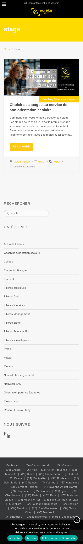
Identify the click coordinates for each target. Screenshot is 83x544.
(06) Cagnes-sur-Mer (39, 465)
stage (57, 162)
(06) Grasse (13, 469)
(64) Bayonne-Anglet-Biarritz (60, 486)
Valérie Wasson (22, 162)
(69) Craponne (20, 491)
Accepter (15, 538)
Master (8, 357)
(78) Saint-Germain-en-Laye (61, 499)
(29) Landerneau (49, 474)
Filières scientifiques (16, 340)
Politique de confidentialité (59, 538)
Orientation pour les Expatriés (22, 392)
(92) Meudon (19, 508)
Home (7, 49)
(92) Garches (42, 491)
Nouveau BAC (12, 383)
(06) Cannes (64, 465)
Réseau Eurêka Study (17, 409)
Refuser (31, 538)
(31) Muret (71, 474)
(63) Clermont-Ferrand (24, 486)
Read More (21, 146)
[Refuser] (77, 519)
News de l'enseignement (19, 375)
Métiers (8, 366)
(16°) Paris (49, 495)
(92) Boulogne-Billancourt (41, 503)
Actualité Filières (14, 244)
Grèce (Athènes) (37, 516)
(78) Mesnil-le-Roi (29, 499)
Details (41, 87)
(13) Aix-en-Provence (54, 469)
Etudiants (9, 279)
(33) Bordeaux (60, 478)
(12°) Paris (31, 495)
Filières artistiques (15, 287)
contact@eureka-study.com (44, 3)
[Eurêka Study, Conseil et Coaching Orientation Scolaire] (41, 12)
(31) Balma (15, 478)
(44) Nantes (29, 482)
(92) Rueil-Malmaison (45, 508)
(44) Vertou (48, 482)
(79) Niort (15, 503)
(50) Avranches (69, 482)
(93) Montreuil (45, 512)
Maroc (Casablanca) (64, 516)
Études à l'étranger (15, 270)
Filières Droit (11, 296)
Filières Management (17, 313)
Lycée (7, 348)
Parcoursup (11, 401)
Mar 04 (41, 162)
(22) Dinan (27, 474)
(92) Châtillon (70, 503)
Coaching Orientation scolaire (58, 99)
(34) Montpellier (36, 478)
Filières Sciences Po (16, 331)
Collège (8, 261)
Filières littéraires (14, 305)
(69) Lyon (61, 491)
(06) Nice (31, 469)
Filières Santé (12, 322)
